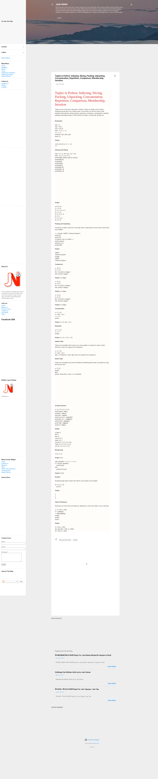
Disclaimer (4, 312)
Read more (112, 666)
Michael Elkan (96, 743)
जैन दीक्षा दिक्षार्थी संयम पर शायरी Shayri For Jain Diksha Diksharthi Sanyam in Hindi (83, 655)
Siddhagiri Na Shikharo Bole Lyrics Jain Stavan (73, 672)
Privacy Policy (6, 309)
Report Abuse (5, 58)
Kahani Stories (6, 76)
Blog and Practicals (65, 540)
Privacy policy (5, 470)
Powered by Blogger (93, 740)
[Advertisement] (127, 51)
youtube (4, 87)
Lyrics (3, 71)
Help (2, 314)
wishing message (7, 74)
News (3, 69)
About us (4, 465)
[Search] (131, 5)
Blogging (4, 67)
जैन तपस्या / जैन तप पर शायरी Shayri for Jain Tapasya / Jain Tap (77, 689)
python (75, 540)
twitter (3, 85)
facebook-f (5, 83)
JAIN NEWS (62, 4)
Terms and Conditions (8, 469)
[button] (115, 76)
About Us (4, 307)
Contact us (4, 311)
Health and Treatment (8, 73)
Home (59, 18)
